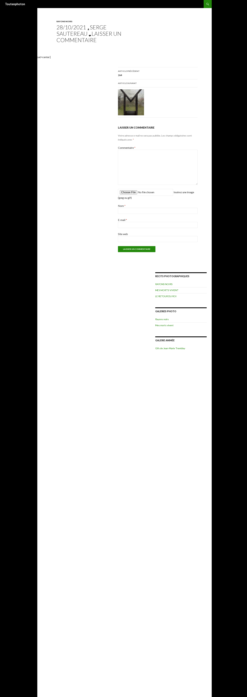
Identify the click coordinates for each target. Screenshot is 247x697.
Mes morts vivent (164, 325)
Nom (122, 205)
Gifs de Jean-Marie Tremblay (170, 348)
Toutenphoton (15, 4)
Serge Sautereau (81, 30)
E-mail (122, 219)
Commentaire (126, 147)
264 (129, 73)
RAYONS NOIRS (64, 21)
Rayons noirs (162, 319)
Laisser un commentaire (88, 36)
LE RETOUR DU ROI (166, 296)
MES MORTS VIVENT (166, 290)
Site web (123, 234)
